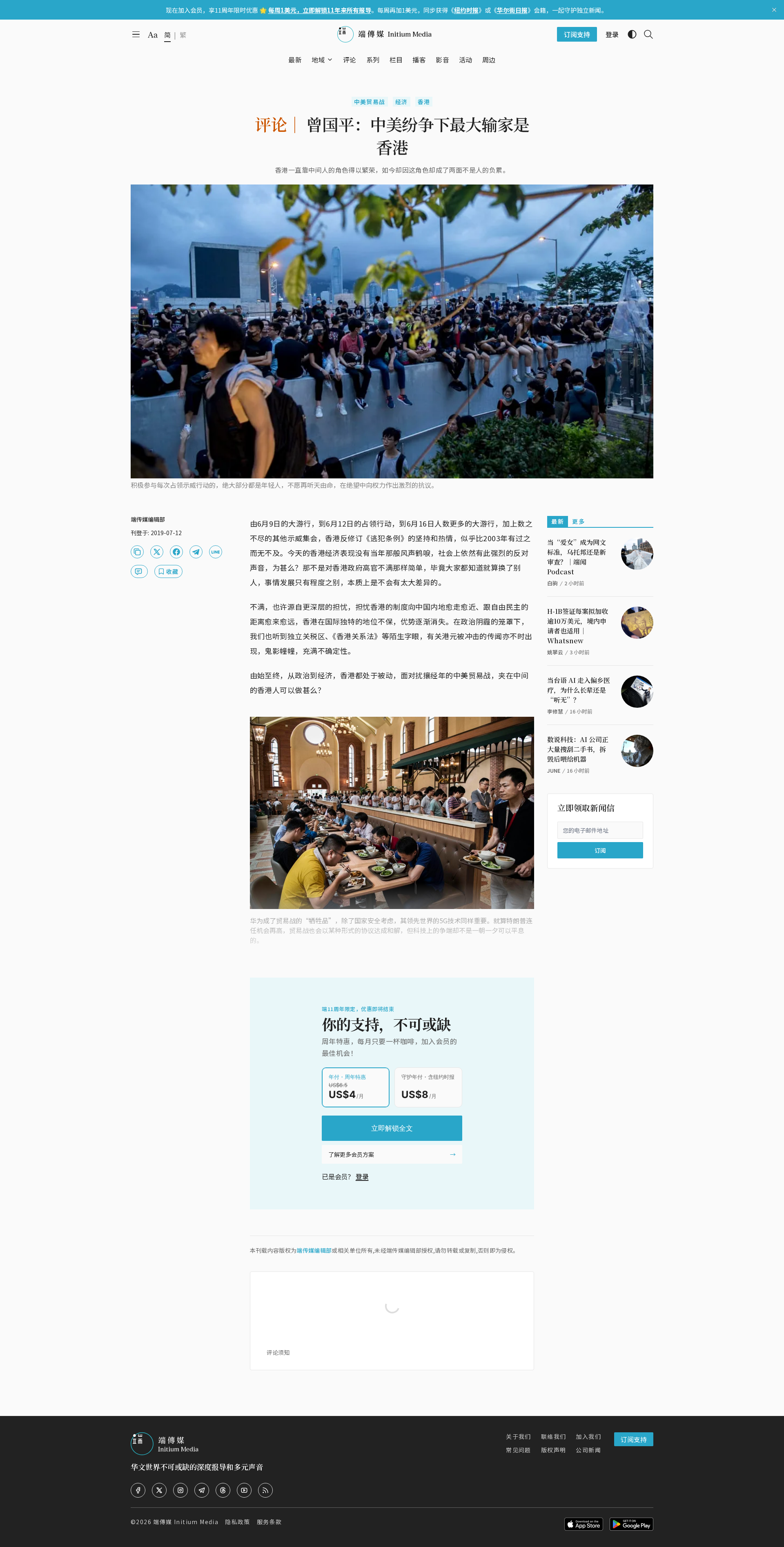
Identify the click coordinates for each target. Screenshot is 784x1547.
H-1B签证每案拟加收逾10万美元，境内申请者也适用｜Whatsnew (577, 626)
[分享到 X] (156, 551)
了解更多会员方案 (351, 1154)
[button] (318, 59)
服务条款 (269, 1522)
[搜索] (645, 34)
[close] (774, 9)
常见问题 (518, 1450)
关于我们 (518, 1436)
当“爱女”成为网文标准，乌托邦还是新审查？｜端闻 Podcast (576, 557)
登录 (362, 1176)
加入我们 (588, 1436)
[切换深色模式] (629, 34)
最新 (557, 521)
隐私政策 (237, 1522)
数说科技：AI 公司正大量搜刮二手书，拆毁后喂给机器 (577, 749)
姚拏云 (555, 652)
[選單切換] (330, 59)
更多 (578, 521)
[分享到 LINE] (215, 551)
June (553, 770)
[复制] (137, 551)
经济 (401, 102)
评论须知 (278, 1352)
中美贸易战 (369, 102)
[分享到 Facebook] (176, 551)
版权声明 (553, 1450)
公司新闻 (588, 1450)
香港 (424, 102)
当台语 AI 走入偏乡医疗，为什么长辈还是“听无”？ (578, 690)
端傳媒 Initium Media (185, 1522)
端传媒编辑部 (314, 1250)
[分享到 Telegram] (196, 551)
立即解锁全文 (392, 1128)
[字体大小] (153, 35)
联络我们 (553, 1436)
